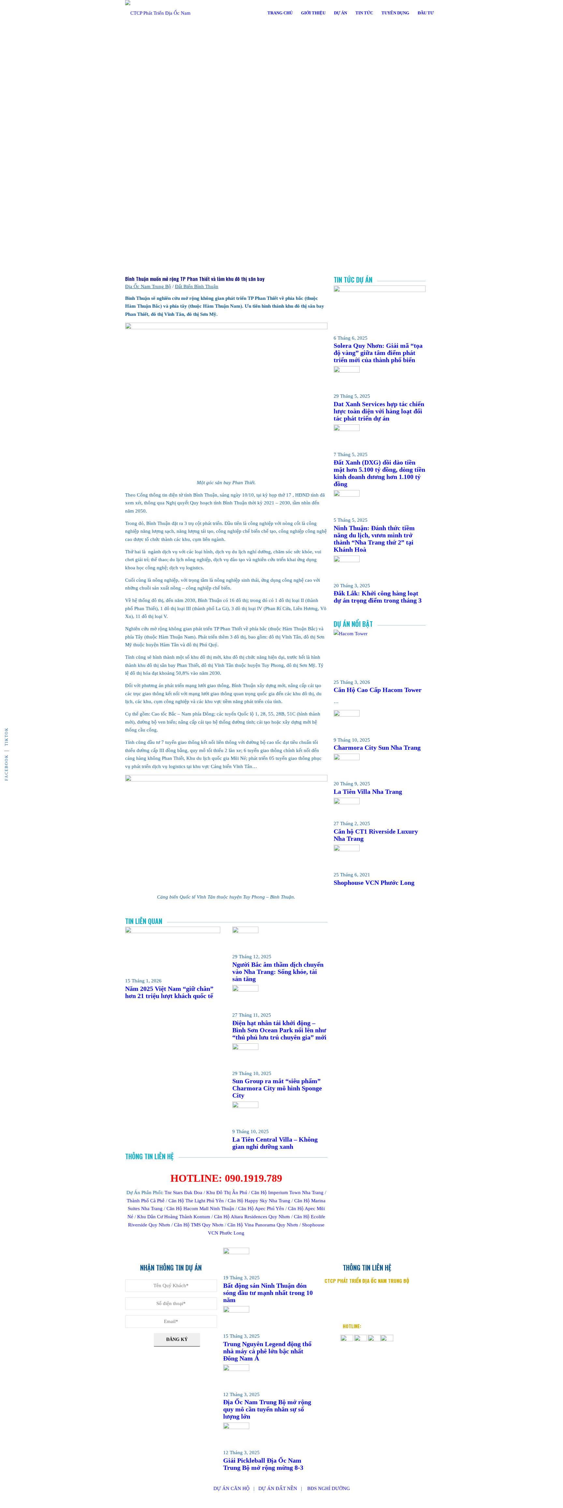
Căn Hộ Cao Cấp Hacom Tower (378, 689)
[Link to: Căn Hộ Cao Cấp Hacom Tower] (380, 633)
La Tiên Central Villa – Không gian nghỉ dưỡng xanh (275, 1143)
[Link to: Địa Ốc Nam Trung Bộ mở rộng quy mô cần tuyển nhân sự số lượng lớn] (236, 1369)
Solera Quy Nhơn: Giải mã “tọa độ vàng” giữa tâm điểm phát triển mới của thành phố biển (378, 352)
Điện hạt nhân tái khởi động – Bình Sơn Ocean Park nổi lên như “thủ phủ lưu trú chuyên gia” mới (279, 1030)
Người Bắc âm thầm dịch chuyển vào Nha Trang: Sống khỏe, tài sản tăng (278, 971)
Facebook (6, 767)
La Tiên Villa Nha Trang (368, 791)
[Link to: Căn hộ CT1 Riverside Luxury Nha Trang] (347, 802)
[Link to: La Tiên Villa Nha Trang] (347, 758)
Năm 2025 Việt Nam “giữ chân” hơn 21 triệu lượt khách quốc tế (169, 992)
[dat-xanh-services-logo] (164, 13)
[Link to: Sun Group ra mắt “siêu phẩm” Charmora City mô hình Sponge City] (245, 1048)
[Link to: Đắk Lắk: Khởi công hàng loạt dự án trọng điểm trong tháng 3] (347, 560)
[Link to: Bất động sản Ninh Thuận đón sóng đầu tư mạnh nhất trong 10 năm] (236, 1252)
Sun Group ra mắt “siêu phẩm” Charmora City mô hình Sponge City (277, 1088)
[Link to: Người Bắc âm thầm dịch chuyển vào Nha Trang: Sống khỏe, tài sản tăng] (245, 931)
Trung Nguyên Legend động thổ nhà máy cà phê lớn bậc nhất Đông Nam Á (267, 1351)
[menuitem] (280, 13)
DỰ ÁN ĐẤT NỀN (277, 1488)
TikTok (6, 736)
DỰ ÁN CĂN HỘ (231, 1488)
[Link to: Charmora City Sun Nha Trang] (347, 714)
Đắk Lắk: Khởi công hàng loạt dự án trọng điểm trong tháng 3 (378, 597)
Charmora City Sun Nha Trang (377, 747)
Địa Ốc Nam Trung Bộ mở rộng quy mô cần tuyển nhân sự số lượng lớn (267, 1409)
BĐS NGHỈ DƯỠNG (328, 1488)
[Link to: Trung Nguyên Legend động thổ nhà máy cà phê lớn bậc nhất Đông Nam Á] (236, 1311)
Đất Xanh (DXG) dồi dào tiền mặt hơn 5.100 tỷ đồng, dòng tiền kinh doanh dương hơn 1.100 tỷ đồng (379, 473)
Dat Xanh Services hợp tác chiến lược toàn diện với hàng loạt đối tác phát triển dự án (379, 411)
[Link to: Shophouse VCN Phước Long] (347, 849)
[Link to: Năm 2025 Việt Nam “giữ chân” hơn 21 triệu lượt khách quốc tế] (172, 931)
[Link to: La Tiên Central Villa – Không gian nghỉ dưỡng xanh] (245, 1106)
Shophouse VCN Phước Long (374, 882)
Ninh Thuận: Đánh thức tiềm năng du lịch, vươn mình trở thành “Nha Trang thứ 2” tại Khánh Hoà (374, 538)
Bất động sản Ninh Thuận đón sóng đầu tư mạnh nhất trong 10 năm (268, 1292)
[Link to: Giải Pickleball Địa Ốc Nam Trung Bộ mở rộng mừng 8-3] (236, 1427)
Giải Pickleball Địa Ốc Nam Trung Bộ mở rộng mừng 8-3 (263, 1464)
